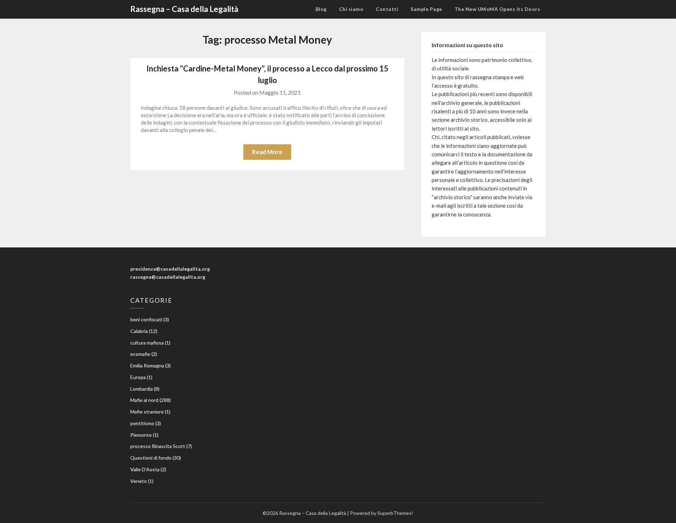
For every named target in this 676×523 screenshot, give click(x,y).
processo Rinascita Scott (157, 446)
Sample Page (426, 9)
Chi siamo (351, 9)
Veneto (138, 481)
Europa (138, 377)
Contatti (387, 9)
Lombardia (141, 389)
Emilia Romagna (147, 365)
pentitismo (142, 423)
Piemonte (141, 435)
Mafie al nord (144, 400)
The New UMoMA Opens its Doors (497, 9)
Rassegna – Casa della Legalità (184, 9)
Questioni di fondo (150, 458)
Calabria (139, 331)
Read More (267, 152)
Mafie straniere (147, 412)
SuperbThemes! (395, 513)
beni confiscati (146, 319)
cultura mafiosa (147, 343)
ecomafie (140, 354)
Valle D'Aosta (144, 469)
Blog (321, 9)
